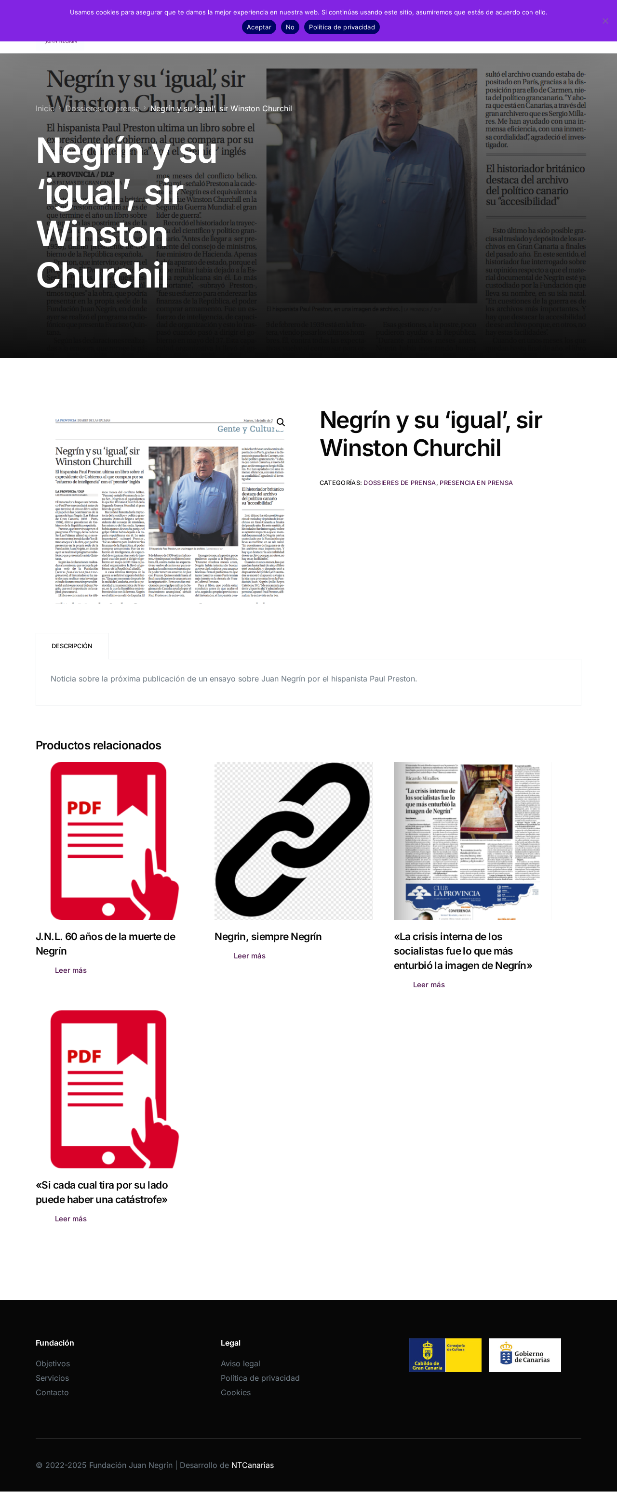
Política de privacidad (260, 1378)
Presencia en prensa (476, 482)
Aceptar (259, 27)
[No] (605, 21)
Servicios (52, 1378)
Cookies (236, 1392)
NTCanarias (252, 1465)
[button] (281, 422)
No (290, 27)
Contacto (52, 1392)
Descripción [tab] (72, 646)
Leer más (71, 970)
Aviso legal (240, 1363)
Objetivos (53, 1363)
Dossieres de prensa (399, 482)
